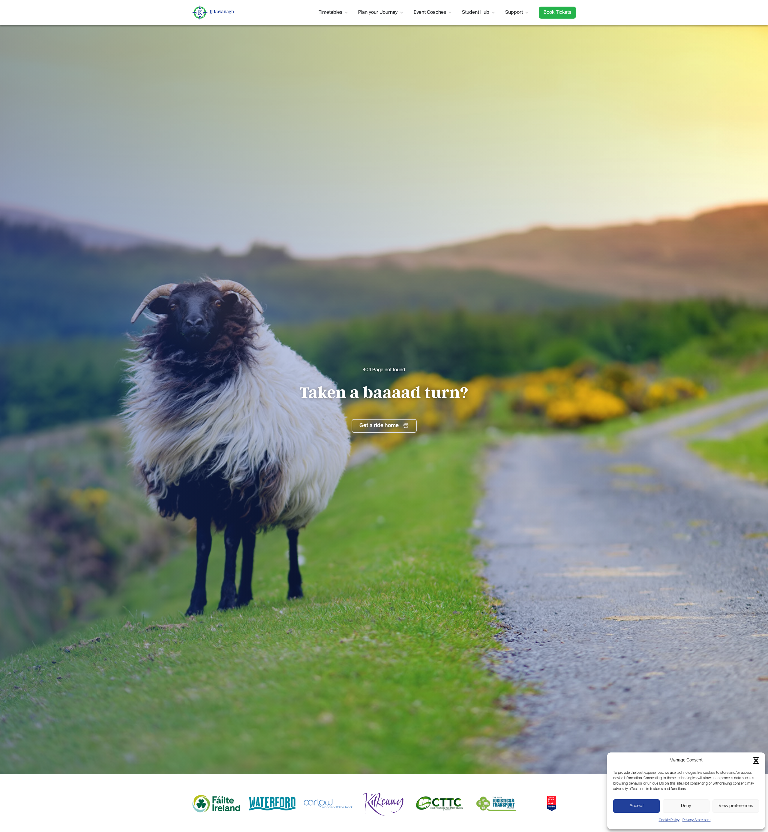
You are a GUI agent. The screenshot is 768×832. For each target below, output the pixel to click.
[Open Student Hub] (493, 12)
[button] (756, 761)
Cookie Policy (669, 820)
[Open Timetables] (346, 12)
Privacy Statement (696, 820)
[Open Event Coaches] (450, 12)
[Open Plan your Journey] (401, 12)
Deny (686, 806)
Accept (636, 806)
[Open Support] (526, 12)
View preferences (735, 806)
